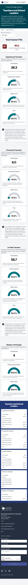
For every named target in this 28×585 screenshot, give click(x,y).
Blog (2, 531)
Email (4, 543)
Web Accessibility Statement (7, 523)
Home (2, 29)
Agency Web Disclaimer (6, 526)
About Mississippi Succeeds (7, 529)
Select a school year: (6, 32)
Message (5, 549)
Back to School (10, 29)
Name (4, 538)
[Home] (4, 2)
